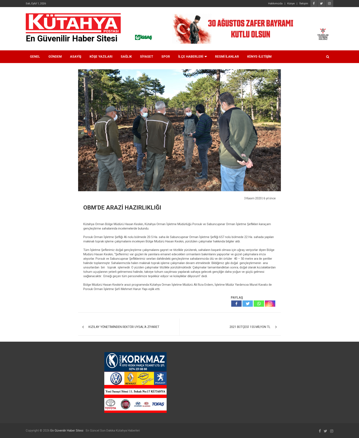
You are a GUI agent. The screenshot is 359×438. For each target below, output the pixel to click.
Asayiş (75, 56)
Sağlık (126, 56)
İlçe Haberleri (190, 56)
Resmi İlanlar (227, 56)
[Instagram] (270, 303)
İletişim (303, 3)
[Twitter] (247, 303)
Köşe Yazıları (101, 56)
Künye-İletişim (259, 56)
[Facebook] (236, 303)
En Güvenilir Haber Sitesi (71, 38)
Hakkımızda (275, 3)
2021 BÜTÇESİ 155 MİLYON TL (250, 327)
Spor (165, 56)
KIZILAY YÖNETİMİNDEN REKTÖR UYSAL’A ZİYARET (124, 327)
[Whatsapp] (259, 303)
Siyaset (146, 56)
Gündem (55, 56)
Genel (35, 56)
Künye (291, 3)
